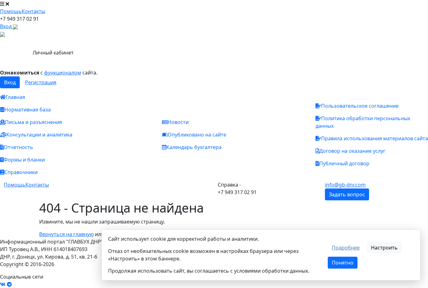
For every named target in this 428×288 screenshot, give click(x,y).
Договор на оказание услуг (352, 150)
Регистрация (40, 82)
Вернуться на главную (66, 234)
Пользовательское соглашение (360, 105)
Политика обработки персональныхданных (363, 122)
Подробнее (346, 247)
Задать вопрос (347, 194)
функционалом (62, 72)
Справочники (21, 172)
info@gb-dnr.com (345, 184)
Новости (178, 122)
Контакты (33, 11)
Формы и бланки (24, 159)
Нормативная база (27, 109)
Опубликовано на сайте (197, 134)
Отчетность (18, 147)
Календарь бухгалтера (194, 147)
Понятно (342, 262)
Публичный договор (344, 163)
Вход (10, 82)
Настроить (384, 247)
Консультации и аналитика (39, 134)
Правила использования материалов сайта (374, 138)
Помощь (11, 11)
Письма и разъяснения (33, 122)
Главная (15, 97)
